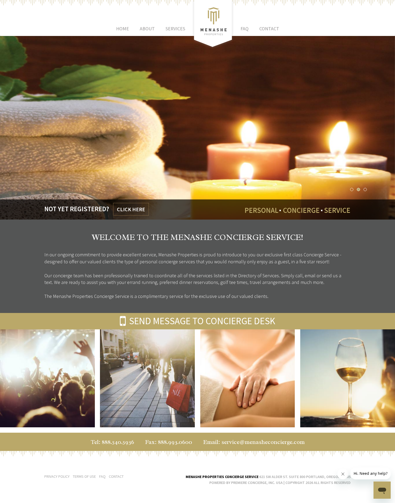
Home (122, 28)
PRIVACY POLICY (57, 476)
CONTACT (116, 476)
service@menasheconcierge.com (263, 442)
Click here (131, 209)
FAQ (244, 28)
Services (175, 28)
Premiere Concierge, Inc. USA (257, 482)
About (147, 28)
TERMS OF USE (85, 476)
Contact (269, 28)
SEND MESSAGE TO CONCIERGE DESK (201, 321)
